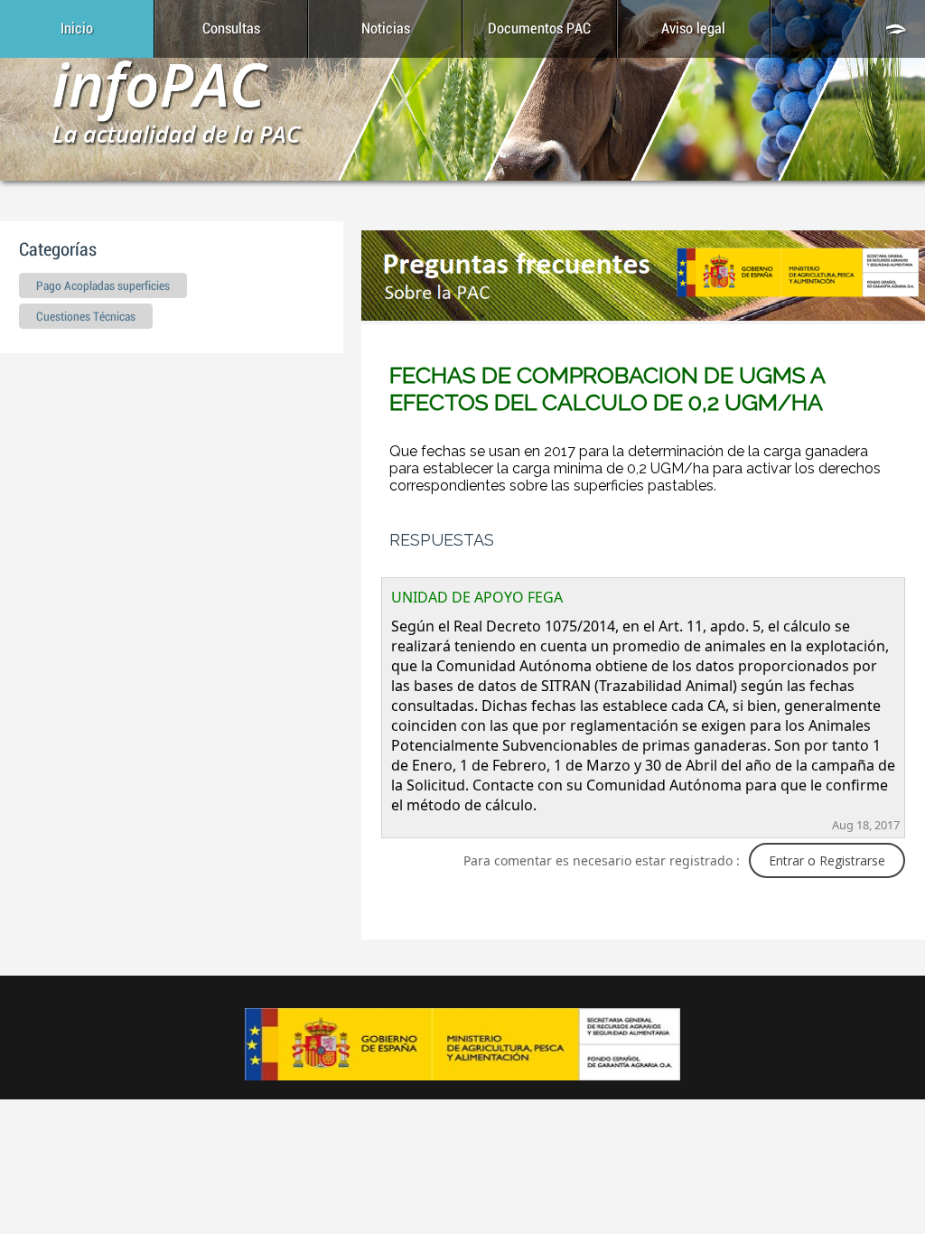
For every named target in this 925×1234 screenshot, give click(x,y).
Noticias (385, 29)
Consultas (231, 29)
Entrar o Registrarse (827, 860)
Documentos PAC (539, 29)
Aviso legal (693, 29)
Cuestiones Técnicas (85, 317)
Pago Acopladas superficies (103, 286)
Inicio (77, 29)
